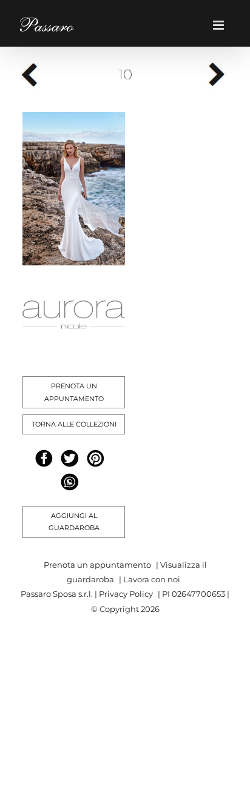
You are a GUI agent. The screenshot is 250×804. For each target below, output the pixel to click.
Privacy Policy (126, 594)
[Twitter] (69, 458)
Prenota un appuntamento (97, 565)
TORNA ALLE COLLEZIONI (74, 424)
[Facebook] (44, 458)
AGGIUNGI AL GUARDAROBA (74, 522)
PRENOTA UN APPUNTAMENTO (74, 392)
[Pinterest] (95, 458)
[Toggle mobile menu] (222, 25)
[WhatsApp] (69, 482)
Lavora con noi (151, 579)
